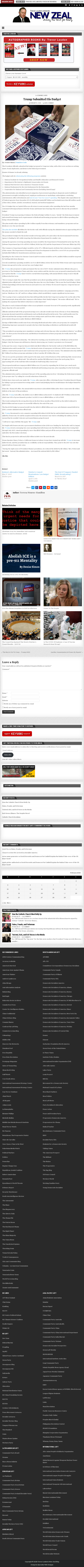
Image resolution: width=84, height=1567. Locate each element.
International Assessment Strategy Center (17, 1083)
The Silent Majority (9, 1235)
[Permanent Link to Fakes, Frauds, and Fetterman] (6, 927)
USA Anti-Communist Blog (11, 1261)
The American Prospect (51, 1153)
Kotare (4, 1377)
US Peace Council (49, 1174)
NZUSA (5, 1403)
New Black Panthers (50, 1092)
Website (5, 700)
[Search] (82, 5)
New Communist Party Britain (12, 1511)
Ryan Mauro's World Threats (12, 1183)
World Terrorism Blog (10, 1279)
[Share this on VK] (55, 487)
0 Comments (27, 916)
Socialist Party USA (49, 1140)
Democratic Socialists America (53, 983)
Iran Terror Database (9, 1092)
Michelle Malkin (8, 1118)
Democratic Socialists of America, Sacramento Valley (61, 1018)
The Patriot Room (8, 1222)
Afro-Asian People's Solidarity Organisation (58, 1451)
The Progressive (49, 1166)
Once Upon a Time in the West (13, 1144)
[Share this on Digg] (52, 487)
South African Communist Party (13, 1538)
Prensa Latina (7, 1466)
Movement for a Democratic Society (55, 1083)
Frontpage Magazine (9, 1061)
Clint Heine (6, 1302)
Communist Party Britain (11, 1480)
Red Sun (45, 1501)
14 (53, 889)
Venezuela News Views (10, 1274)
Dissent (45, 1040)
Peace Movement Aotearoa (11, 1412)
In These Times (48, 1053)
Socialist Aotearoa (8, 1417)
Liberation (6, 1386)
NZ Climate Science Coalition (12, 1319)
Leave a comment (49, 103)
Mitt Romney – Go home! (52, 554)
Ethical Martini (7, 1343)
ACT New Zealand (8, 1298)
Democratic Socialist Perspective (54, 1346)
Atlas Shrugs (6, 983)
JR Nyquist (6, 1100)
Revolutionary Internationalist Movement (57, 1515)
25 (19, 897)
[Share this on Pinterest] (40, 487)
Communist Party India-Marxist (54, 1337)
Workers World (48, 1179)
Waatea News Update (10, 1438)
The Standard (7, 1430)
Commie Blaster (8, 1022)
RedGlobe (46, 1506)
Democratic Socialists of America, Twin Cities (58, 1022)
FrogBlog (5, 1347)
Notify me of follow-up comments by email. (19, 704)
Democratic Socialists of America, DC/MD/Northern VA (62, 1000)
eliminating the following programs (28, 176)
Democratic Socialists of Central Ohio (56, 1031)
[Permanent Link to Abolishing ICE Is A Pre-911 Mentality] (21, 558)
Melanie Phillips (8, 1113)
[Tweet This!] (32, 487)
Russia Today (7, 1519)
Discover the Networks (10, 1044)
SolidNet (46, 1523)
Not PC (4, 1311)
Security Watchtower (9, 1192)
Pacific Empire (7, 1324)
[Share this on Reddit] (48, 487)
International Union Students (53, 1480)
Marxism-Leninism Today (52, 1497)
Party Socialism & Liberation (53, 1105)
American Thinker (8, 974)
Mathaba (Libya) (8, 1534)
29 (65, 897)
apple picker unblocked (10, 862)
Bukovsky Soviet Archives (11, 1000)
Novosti (5, 1515)
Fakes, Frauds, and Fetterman (12, 806)
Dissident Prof (7, 1048)
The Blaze (5, 1205)
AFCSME (46, 957)
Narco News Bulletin (9, 1461)
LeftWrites (47, 1398)
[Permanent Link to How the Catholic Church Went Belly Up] (6, 917)
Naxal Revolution (49, 1406)
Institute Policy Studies (51, 1057)
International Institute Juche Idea (54, 1359)
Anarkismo (46, 1456)
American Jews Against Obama (13, 970)
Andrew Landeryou (9, 979)
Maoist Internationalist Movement (55, 1493)
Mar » (9, 903)
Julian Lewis (6, 1105)
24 (8, 897)
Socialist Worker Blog (10, 1421)
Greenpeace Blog (8, 1364)
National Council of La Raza (52, 1087)
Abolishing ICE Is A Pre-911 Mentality (15, 574)
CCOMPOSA (47, 1311)
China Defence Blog (9, 1018)
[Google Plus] (74, 5)
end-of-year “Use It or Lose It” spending (43, 198)
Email (4, 697)
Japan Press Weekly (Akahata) (53, 1372)
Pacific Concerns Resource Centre (55, 1411)
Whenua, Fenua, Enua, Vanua (52, 1441)
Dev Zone (5, 1338)
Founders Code (21, 162)
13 (42, 889)
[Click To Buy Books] (39, 62)
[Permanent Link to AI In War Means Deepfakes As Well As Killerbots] (21, 591)
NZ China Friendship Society (12, 1395)
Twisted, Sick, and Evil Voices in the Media (17, 809)
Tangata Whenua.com (9, 1425)
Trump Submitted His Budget (42, 99)
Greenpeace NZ (8, 1369)
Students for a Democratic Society (55, 1144)
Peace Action (47, 1109)
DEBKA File (6, 1040)
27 (42, 897)
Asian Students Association (52, 1298)
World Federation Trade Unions (54, 1541)
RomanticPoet (7, 1179)
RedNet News (47, 1510)
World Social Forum (50, 1549)
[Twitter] (69, 5)
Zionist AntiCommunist (10, 1287)
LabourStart (47, 1488)
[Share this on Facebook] (36, 487)
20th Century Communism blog (13, 957)
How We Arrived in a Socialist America (23, 853)
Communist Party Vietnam (52, 1341)
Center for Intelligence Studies (13, 1009)
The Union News (8, 1240)
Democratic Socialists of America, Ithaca (57, 1009)
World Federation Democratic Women (56, 1532)
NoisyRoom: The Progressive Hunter (15, 1135)
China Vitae (47, 1315)
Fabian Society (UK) (9, 1498)
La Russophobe (7, 1109)
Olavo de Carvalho (8, 1140)
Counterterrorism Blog (10, 1031)
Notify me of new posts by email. (15, 707)
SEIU (44, 1135)
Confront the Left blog (10, 1026)
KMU (44, 1385)
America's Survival (9, 966)
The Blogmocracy (8, 1209)
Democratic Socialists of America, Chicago (57, 996)
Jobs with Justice (49, 1066)
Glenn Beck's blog (8, 1070)
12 (30, 889)
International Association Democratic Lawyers (59, 1471)
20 (42, 893)
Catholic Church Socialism (11, 817)
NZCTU (5, 1399)
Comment (6, 669)
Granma (5, 1457)
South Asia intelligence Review (13, 1196)
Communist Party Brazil (10, 1453)
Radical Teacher (48, 1127)
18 (19, 893)
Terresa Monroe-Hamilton (32, 492)
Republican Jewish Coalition (12, 1170)
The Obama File (7, 1218)
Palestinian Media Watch (11, 1148)
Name (4, 693)
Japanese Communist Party (52, 1376)
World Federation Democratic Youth (55, 1536)
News (45, 95)
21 (53, 893)
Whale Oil (5, 1328)
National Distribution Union (12, 1390)
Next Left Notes (48, 1100)
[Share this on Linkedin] (44, 487)
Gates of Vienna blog (9, 1066)
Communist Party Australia (52, 1319)
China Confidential (8, 1013)
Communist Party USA (50, 979)
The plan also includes (10, 229)
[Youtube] (77, 5)
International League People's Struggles (57, 1475)
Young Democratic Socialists (53, 1187)
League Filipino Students (51, 1393)
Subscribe (7, 755)
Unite (4, 1434)
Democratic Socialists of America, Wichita (57, 1026)
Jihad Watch (6, 1096)
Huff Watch (6, 1074)
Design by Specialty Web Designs (42, 1565)
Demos (45, 1035)
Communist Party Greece (11, 1489)
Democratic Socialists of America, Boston (57, 992)
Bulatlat (45, 1302)
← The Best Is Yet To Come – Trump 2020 (15, 652)
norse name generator (10, 856)
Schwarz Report (8, 1187)
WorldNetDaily (7, 1283)
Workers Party (7, 1443)
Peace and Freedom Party (52, 1113)
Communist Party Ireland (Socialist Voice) (17, 1493)
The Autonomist (8, 1200)
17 (8, 893)
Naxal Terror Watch (9, 1127)
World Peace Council (50, 1545)
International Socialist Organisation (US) (57, 1061)
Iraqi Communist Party (51, 1363)
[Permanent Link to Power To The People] (63, 591)
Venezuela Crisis (8, 1270)
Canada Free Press (9, 1005)
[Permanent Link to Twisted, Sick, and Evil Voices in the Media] (6, 938)
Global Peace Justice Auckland (13, 1356)
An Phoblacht (7, 1476)
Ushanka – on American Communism (15, 1266)
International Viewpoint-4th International (57, 1484)
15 (65, 889)
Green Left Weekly (49, 1350)
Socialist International (50, 1519)
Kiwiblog (5, 1306)
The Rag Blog (47, 1170)
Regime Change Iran (9, 1166)
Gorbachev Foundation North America (56, 1044)
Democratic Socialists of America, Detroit (57, 1005)
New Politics (47, 1096)
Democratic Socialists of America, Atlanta (57, 987)
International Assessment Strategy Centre (17, 1087)
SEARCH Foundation (50, 1428)
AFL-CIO (46, 961)
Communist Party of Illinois (52, 974)
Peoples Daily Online (50, 1415)
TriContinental (48, 1528)
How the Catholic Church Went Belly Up (16, 802)
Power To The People (51, 608)
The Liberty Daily (8, 1213)
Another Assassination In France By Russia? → (67, 652)
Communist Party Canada (51, 970)
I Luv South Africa (8, 1079)
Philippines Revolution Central (53, 1424)
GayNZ (4, 1351)
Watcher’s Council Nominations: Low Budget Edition (38, 474)
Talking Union (48, 1148)
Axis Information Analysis (11, 987)
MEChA (45, 1079)
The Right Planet (8, 1231)
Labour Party (7, 1382)
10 (8, 889)
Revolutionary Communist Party (54, 1131)
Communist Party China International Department (60, 1332)
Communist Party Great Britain (13, 1485)
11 (19, 889)
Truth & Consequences (10, 1257)
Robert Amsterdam (9, 1174)
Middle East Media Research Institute (15, 1122)
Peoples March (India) (50, 1419)
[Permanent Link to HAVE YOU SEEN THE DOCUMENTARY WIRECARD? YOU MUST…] (63, 522)
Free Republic (7, 1053)
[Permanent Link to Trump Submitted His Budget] (42, 132)
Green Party (6, 1360)
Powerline (6, 1161)
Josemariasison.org (50, 1380)
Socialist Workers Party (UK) (12, 1524)
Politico (5, 1157)
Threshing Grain (8, 1248)
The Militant (47, 1157)
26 (30, 897)
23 (76, 893)
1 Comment (27, 927)
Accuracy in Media (8, 961)
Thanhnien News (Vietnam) (52, 1437)
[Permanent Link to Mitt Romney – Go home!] (63, 548)
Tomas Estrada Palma (9, 1253)
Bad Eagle (5, 996)
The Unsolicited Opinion (10, 1244)
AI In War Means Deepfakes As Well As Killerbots (19, 608)
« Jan (4, 903)
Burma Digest (47, 1306)
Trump (7, 269)
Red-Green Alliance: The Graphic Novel (16, 813)
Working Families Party (51, 1183)
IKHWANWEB (48, 1354)
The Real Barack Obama (10, 1227)
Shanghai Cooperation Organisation (55, 1433)
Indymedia (6, 1373)
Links (45, 1402)
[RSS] (79, 5)
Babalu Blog (6, 992)
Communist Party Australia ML (53, 1324)
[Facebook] (72, 5)
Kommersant (7, 1502)
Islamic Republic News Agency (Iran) (56, 1367)
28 (53, 897)
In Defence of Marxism (51, 1467)
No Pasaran (6, 1131)
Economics (40, 95)
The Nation (47, 1161)
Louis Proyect (48, 1074)
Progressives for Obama (51, 1122)
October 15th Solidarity (10, 1408)
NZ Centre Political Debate (11, 1315)
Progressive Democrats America (54, 1118)
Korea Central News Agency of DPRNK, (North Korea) (62, 1389)
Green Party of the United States (54, 1048)
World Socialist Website (51, 1554)
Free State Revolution (10, 1057)
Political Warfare (8, 1153)
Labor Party (47, 1070)
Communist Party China (51, 1328)
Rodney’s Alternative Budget (13, 472)
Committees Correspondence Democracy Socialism (61, 966)
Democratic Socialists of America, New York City (60, 1013)
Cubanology (6, 1035)
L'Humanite (6, 1506)
